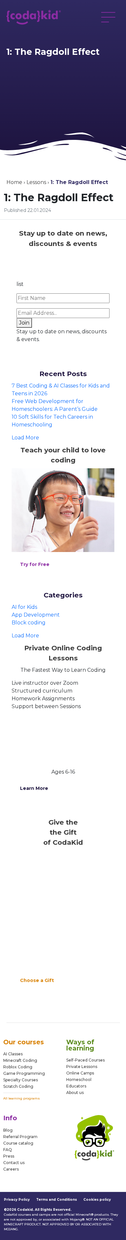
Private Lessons (81, 1066)
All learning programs (21, 1098)
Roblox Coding (17, 1066)
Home (14, 182)
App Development (36, 615)
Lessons (36, 182)
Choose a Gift (37, 980)
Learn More (34, 788)
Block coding (29, 623)
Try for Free (34, 564)
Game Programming (24, 1073)
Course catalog (18, 1143)
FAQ (7, 1149)
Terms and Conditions (56, 1199)
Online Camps (80, 1073)
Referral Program (20, 1136)
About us (75, 1092)
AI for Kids (24, 607)
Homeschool (78, 1079)
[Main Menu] (108, 17)
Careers (11, 1169)
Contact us (14, 1162)
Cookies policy (97, 1199)
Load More (25, 438)
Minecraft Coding (20, 1060)
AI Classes (13, 1053)
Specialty (12, 1079)
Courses (29, 1079)
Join (24, 323)
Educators (76, 1086)
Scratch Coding (18, 1086)
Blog (8, 1130)
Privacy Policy (17, 1199)
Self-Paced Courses (85, 1060)
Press (8, 1156)
